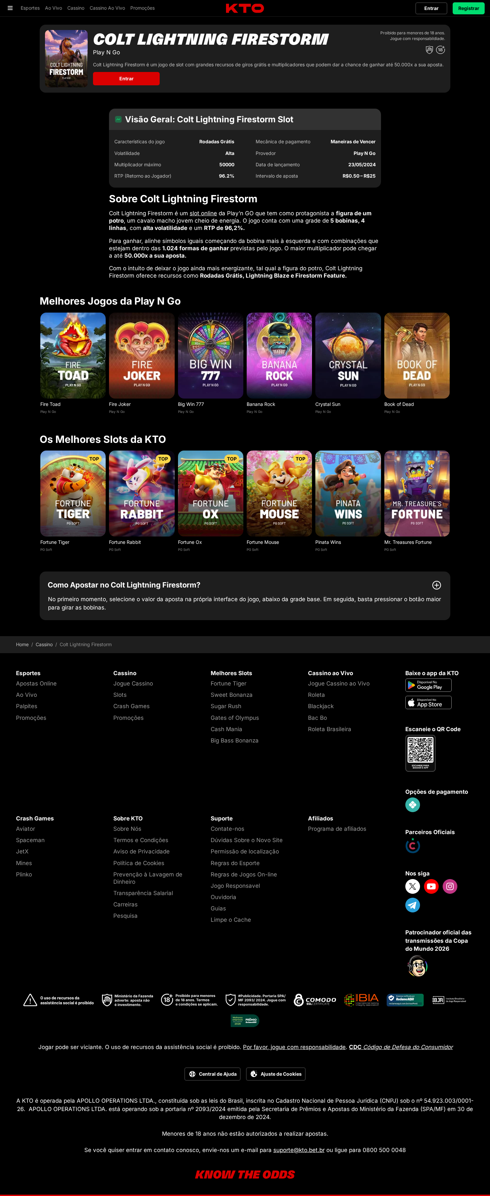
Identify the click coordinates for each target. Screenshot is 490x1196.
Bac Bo (317, 717)
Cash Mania (226, 729)
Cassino (44, 644)
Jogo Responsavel (235, 885)
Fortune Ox (190, 542)
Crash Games (131, 706)
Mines (24, 863)
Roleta (316, 694)
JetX (22, 851)
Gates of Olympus (235, 717)
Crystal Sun (327, 404)
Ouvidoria (223, 897)
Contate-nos (227, 828)
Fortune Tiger (54, 542)
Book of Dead (399, 404)
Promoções (31, 717)
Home (22, 644)
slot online (203, 213)
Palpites (26, 706)
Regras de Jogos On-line (244, 874)
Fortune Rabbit (125, 542)
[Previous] (40, 365)
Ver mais (73, 355)
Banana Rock (261, 404)
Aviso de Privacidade (141, 851)
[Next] (450, 365)
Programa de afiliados (337, 828)
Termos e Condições (140, 840)
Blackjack (321, 706)
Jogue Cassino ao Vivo (339, 683)
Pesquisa (125, 915)
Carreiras (125, 904)
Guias (218, 908)
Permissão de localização (245, 851)
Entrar (431, 8)
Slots (120, 694)
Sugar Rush (226, 706)
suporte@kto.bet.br (299, 1150)
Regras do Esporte (235, 863)
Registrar (468, 8)
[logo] (245, 8)
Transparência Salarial (143, 893)
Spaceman (30, 840)
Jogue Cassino (133, 683)
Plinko (24, 874)
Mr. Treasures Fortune (408, 542)
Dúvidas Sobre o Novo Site (247, 840)
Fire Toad (50, 404)
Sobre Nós (127, 828)
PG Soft (46, 550)
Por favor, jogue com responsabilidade (294, 1047)
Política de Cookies (138, 863)
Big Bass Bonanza (235, 740)
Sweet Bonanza (232, 694)
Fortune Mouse (263, 542)
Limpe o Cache (231, 919)
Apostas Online (36, 683)
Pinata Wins (328, 542)
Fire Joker (120, 404)
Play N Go (48, 412)
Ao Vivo (26, 694)
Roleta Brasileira (329, 729)
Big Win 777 (191, 404)
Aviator (25, 828)
